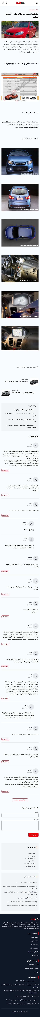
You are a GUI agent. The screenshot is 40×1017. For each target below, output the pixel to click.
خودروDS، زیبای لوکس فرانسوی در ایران (16, 381)
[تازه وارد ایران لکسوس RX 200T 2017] (5, 393)
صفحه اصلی (35, 937)
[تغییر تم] (3, 3)
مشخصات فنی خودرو (29, 858)
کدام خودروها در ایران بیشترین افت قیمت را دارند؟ (22, 905)
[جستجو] (6, 3)
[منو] (37, 3)
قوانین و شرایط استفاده (32, 968)
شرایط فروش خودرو (29, 866)
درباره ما (36, 972)
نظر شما (36, 819)
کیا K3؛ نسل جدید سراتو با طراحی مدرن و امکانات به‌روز (20, 414)
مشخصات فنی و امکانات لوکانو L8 (24, 410)
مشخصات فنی (34, 948)
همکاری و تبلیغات (33, 964)
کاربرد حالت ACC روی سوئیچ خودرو (26, 898)
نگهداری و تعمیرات (29, 864)
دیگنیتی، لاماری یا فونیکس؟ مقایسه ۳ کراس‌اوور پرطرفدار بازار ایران (21, 426)
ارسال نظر (33, 835)
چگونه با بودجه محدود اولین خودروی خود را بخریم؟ (22, 902)
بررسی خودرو (31, 856)
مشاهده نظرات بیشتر (20, 800)
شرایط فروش (35, 955)
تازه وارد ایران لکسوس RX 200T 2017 (23, 393)
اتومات (26, 127)
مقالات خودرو (31, 861)
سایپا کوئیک (28, 49)
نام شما (37, 812)
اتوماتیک (9, 49)
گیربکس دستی (27, 125)
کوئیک (7, 42)
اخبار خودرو (31, 853)
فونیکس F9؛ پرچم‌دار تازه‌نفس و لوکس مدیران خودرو (21, 420)
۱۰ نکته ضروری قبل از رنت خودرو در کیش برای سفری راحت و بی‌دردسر (20, 887)
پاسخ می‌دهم (5, 470)
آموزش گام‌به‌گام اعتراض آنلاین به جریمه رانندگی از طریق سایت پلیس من (20, 893)
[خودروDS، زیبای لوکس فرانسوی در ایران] (34, 382)
